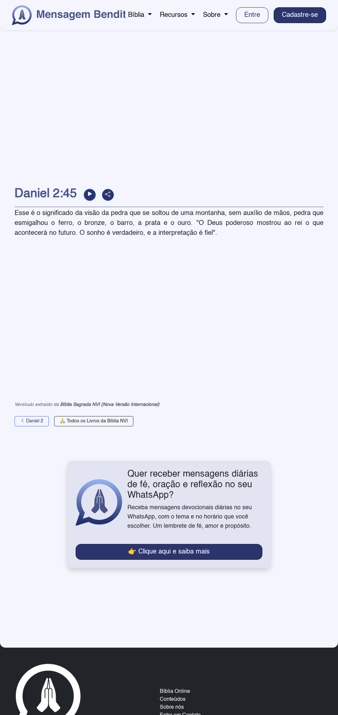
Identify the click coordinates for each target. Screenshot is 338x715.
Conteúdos (173, 699)
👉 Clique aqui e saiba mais (169, 552)
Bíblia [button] (137, 15)
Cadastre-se (300, 15)
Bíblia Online (175, 691)
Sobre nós (172, 707)
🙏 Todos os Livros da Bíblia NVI (94, 421)
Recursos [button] (174, 15)
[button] (90, 195)
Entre (252, 15)
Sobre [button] (212, 15)
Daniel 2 (34, 421)
